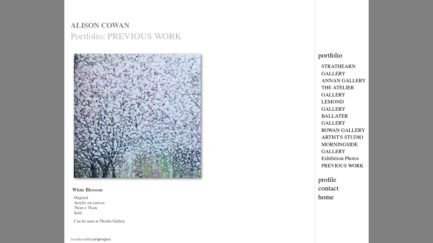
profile (327, 179)
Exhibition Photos (340, 158)
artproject (91, 239)
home (326, 196)
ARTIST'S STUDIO (342, 137)
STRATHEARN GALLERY (338, 70)
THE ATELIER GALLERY (337, 91)
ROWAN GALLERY (343, 130)
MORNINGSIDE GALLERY (339, 148)
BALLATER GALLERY (334, 119)
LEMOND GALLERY (333, 105)
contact (328, 187)
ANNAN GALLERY (343, 80)
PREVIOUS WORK (342, 165)
